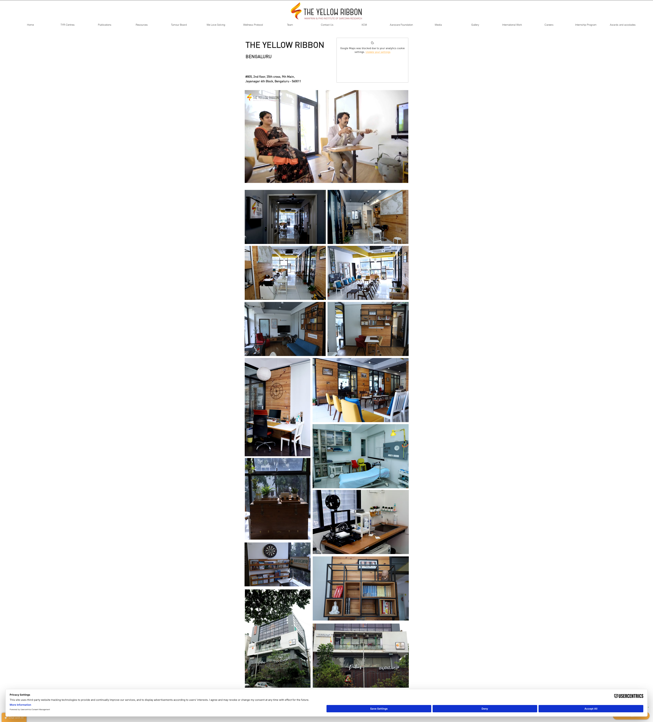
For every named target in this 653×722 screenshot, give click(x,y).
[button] (67, 24)
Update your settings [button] (378, 52)
